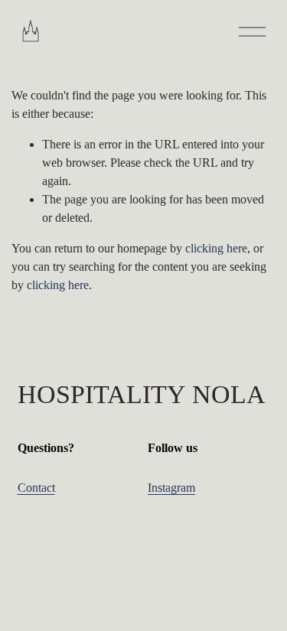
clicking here (216, 248)
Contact (36, 487)
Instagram (171, 487)
